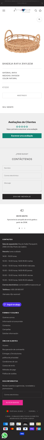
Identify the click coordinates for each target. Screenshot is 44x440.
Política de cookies (9, 374)
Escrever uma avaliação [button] (22, 135)
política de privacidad (10, 357)
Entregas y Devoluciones (12, 353)
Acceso (5, 345)
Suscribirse (12, 402)
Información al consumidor (12, 321)
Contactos (6, 325)
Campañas (6, 329)
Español (32, 411)
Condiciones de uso (9, 361)
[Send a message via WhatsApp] (4, 435)
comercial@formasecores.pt (30, 285)
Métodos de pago (9, 370)
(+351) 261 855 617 (17, 289)
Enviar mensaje (22, 196)
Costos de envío (8, 366)
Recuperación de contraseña (13, 349)
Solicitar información (10, 333)
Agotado (22, 95)
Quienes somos (8, 317)
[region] (22, 216)
